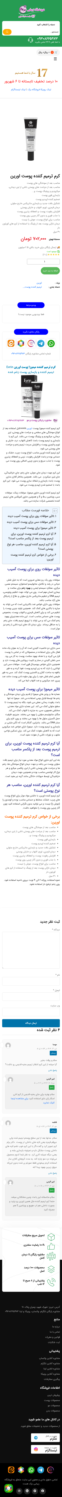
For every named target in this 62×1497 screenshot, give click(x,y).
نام (58, 975)
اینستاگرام (50, 1449)
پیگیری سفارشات (52, 1379)
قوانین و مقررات (52, 1337)
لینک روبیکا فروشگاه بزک (39, 89)
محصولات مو (54, 1405)
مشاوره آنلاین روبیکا (50, 1374)
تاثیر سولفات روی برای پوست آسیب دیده (31, 516)
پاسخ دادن (52, 1070)
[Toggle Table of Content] (53, 510)
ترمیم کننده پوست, (33, 287)
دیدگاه (56, 930)
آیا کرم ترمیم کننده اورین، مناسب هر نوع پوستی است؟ (30, 546)
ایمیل (56, 990)
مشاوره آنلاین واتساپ (49, 1358)
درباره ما (56, 1326)
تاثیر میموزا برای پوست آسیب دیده (33, 528)
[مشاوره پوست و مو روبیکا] (8, 1488)
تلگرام (51, 1438)
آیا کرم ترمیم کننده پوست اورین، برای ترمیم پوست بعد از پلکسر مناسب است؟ (30, 536)
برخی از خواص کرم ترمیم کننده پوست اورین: (32, 557)
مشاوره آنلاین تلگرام (50, 1363)
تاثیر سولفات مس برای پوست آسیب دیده (30, 522)
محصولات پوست (52, 1400)
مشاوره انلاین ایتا (51, 1369)
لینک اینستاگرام (18, 89)
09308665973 (47, 38)
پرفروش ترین (53, 1395)
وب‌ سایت (55, 1006)
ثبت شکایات (54, 1342)
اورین (39, 283)
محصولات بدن (53, 1411)
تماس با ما (55, 1332)
